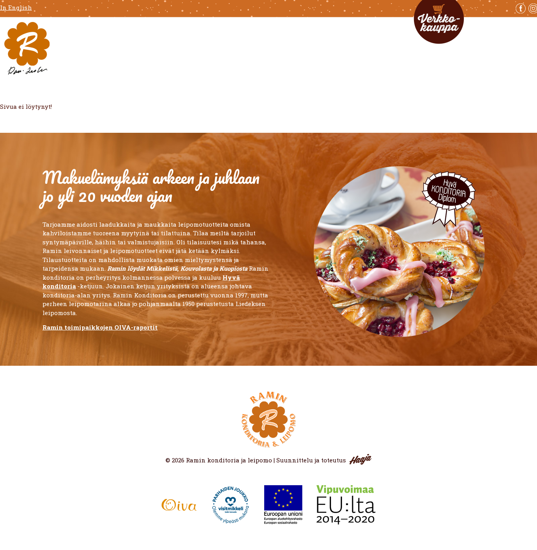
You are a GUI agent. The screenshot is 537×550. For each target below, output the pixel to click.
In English (16, 7)
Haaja (360, 459)
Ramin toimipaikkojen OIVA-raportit (100, 327)
